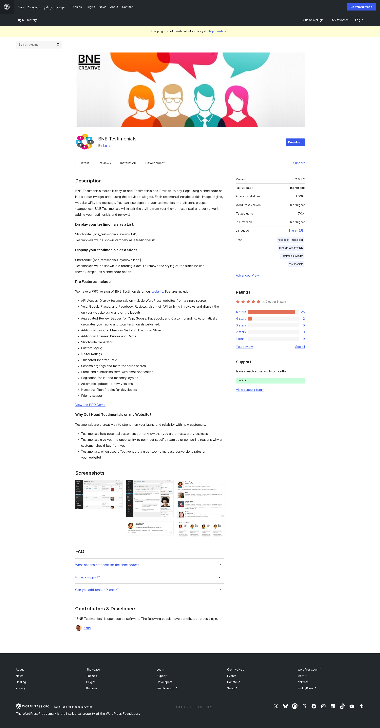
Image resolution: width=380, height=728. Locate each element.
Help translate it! (218, 31)
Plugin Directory (26, 20)
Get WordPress (361, 7)
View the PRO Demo (90, 405)
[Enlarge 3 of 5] (168, 526)
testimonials (296, 263)
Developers (164, 682)
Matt (302, 675)
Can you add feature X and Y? (97, 590)
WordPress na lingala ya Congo (73, 706)
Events (231, 675)
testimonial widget (292, 255)
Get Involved (235, 669)
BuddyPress (307, 688)
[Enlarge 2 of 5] (168, 485)
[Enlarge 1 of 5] (118, 485)
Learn (160, 669)
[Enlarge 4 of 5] (219, 485)
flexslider (297, 239)
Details (84, 163)
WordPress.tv (167, 688)
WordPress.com (310, 669)
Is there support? (87, 577)
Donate (233, 682)
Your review (244, 347)
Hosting (21, 682)
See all (300, 347)
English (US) (297, 230)
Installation (128, 163)
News (19, 675)
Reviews (105, 163)
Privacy (21, 688)
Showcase (93, 669)
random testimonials (291, 247)
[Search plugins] (58, 45)
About (20, 669)
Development (155, 163)
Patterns (91, 688)
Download (295, 142)
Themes (91, 675)
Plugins (91, 682)
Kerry (107, 146)
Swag (232, 688)
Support (299, 163)
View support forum (250, 390)
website (157, 291)
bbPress (305, 682)
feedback (283, 239)
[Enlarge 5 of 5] (219, 527)
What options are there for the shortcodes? (107, 565)
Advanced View (247, 275)
